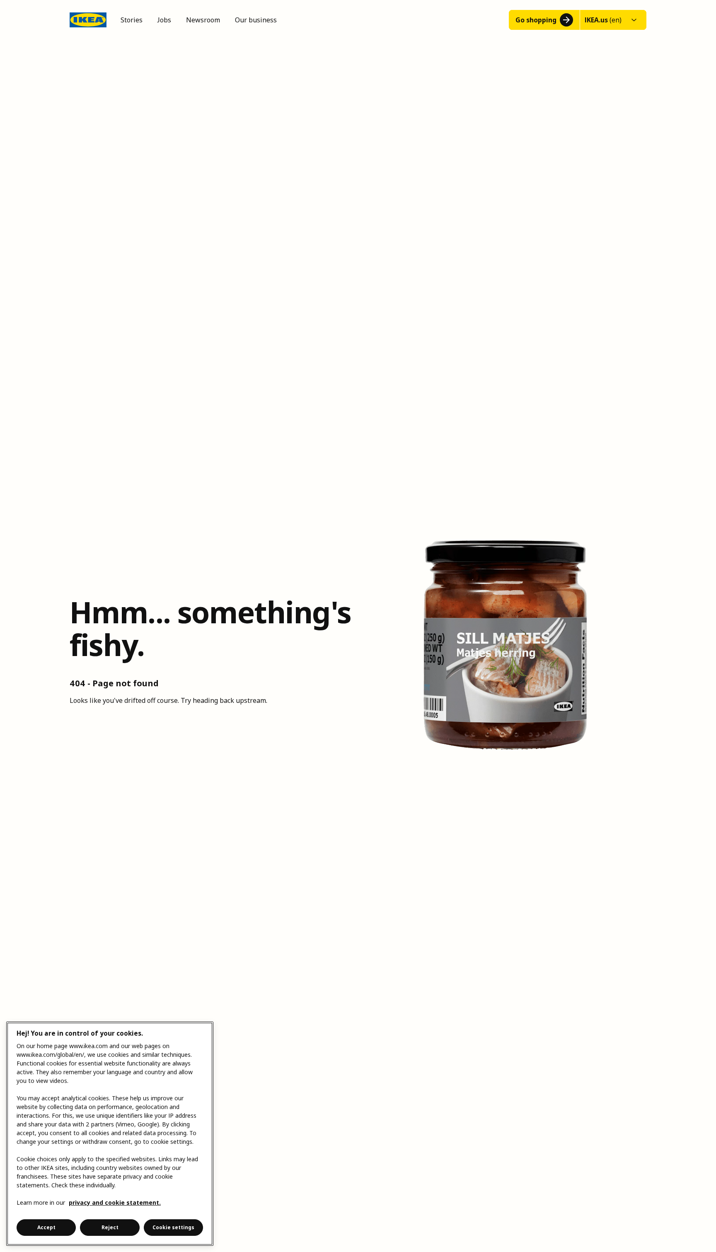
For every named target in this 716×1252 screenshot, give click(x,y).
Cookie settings (173, 1227)
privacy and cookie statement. (115, 1202)
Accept (46, 1227)
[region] (109, 1134)
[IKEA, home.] (88, 19)
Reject (110, 1227)
